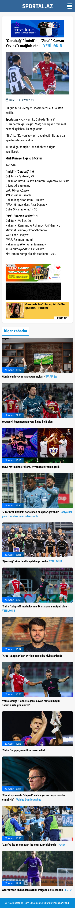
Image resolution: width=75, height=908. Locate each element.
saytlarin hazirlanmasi (20, 260)
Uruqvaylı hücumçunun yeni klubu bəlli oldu (27, 421)
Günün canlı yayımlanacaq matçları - (29, 376)
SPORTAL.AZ (37, 6)
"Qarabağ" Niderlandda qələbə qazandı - (32, 561)
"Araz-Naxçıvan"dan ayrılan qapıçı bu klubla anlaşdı (32, 655)
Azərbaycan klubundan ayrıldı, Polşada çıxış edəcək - (37, 890)
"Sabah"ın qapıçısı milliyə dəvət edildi (23, 750)
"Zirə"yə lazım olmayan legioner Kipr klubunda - (33, 844)
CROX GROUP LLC (39, 903)
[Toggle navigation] (69, 6)
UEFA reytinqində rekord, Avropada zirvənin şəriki (31, 467)
